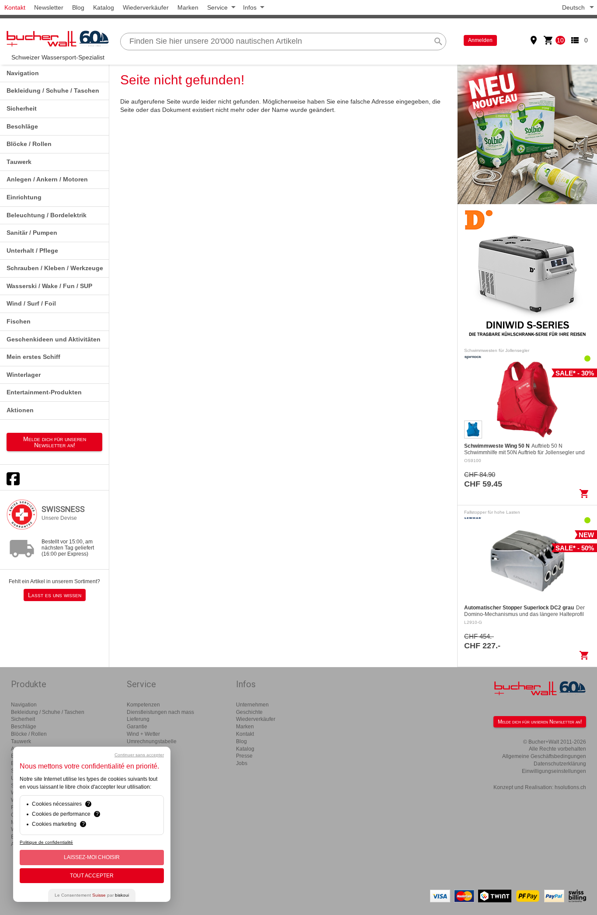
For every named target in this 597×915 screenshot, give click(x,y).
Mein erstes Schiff (33, 356)
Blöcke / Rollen (29, 143)
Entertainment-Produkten (44, 392)
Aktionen (20, 410)
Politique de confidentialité (46, 842)
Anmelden (480, 40)
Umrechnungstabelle (152, 741)
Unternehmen (252, 705)
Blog (78, 7)
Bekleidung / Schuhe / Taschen (53, 90)
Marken (187, 7)
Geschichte (249, 712)
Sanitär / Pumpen (32, 232)
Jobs (241, 763)
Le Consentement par (92, 895)
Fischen (19, 321)
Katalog (103, 7)
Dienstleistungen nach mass (160, 712)
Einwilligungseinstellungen (554, 771)
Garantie (137, 727)
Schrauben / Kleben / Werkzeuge (55, 267)
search (438, 41)
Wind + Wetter (143, 734)
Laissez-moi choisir (92, 857)
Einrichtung (24, 197)
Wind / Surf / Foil (31, 303)
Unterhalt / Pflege (32, 250)
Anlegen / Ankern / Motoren (47, 179)
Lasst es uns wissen (54, 594)
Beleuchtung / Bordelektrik (47, 215)
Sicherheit (22, 108)
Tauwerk (19, 161)
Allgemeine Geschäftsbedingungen (544, 756)
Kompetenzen (143, 705)
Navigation (23, 73)
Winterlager (24, 374)
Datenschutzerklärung (560, 764)
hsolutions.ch (570, 787)
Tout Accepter (92, 876)
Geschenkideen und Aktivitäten (54, 339)
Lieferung (138, 719)
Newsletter (48, 7)
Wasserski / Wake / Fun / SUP (49, 285)
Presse (244, 756)
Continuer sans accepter (139, 754)
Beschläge (22, 126)
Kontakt (14, 7)
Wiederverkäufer (146, 7)
